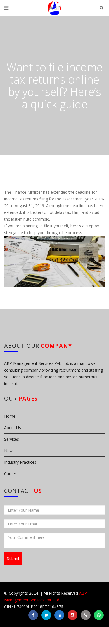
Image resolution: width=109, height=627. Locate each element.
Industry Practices (20, 462)
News (9, 450)
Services (11, 439)
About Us (12, 427)
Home (9, 416)
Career (10, 473)
